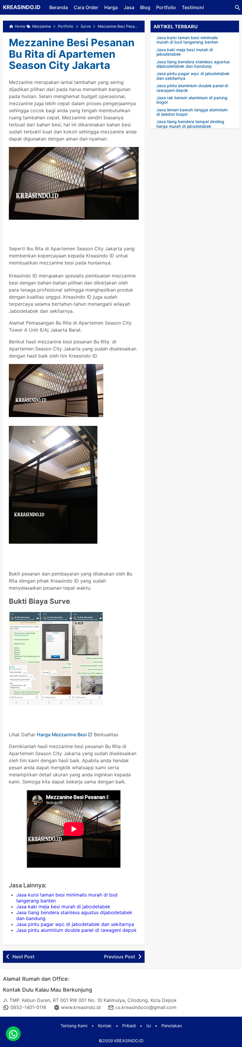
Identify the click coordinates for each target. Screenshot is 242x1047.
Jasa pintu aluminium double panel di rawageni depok (76, 930)
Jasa (129, 7)
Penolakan (171, 1025)
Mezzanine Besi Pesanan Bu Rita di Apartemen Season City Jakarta (72, 53)
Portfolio (166, 7)
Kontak (105, 1025)
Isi (148, 1025)
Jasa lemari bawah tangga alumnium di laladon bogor (192, 112)
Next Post (23, 957)
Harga (111, 7)
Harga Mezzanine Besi (62, 734)
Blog (145, 7)
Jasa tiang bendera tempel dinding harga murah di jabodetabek (190, 123)
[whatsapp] (13, 1033)
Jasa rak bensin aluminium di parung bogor (192, 100)
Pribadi (129, 1025)
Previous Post (119, 957)
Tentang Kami (73, 1025)
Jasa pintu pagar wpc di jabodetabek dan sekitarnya (75, 924)
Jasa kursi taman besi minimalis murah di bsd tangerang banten (187, 39)
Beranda (58, 7)
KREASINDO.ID (21, 7)
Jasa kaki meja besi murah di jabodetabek (63, 906)
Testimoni (193, 7)
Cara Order (86, 7)
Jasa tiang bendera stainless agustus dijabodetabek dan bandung (193, 64)
